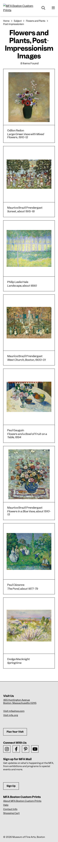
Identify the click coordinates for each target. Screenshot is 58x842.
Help (5, 805)
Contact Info (10, 809)
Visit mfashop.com (13, 711)
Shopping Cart (11, 813)
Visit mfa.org (10, 715)
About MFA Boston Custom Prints (22, 801)
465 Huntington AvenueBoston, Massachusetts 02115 (19, 701)
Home (6, 20)
